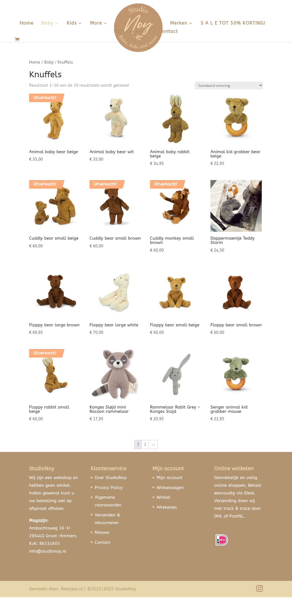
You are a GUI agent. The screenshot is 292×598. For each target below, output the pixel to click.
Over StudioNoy (111, 477)
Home (27, 23)
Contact (168, 31)
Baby (47, 23)
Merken (178, 23)
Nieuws (102, 532)
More (96, 23)
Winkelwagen (130, 31)
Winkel (163, 497)
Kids (72, 23)
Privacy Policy (109, 487)
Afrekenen (167, 507)
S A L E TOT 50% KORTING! (233, 23)
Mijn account (169, 477)
